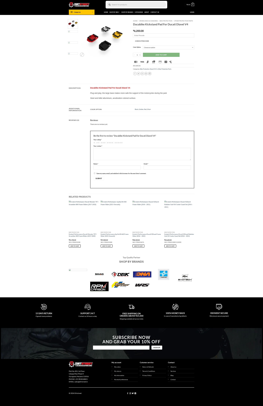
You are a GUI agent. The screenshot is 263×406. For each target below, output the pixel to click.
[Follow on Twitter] (133, 393)
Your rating (97, 139)
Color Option (137, 47)
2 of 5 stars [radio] (98, 142)
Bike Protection (166, 21)
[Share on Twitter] (138, 73)
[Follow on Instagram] (130, 393)
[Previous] (83, 38)
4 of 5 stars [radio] (109, 142)
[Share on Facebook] (135, 73)
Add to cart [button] (74, 246)
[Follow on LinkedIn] (135, 393)
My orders (117, 367)
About (146, 12)
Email (146, 164)
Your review (97, 146)
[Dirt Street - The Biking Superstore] (79, 4)
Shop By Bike (114, 12)
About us (173, 367)
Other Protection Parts (183, 21)
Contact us (155, 12)
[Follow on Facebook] (128, 393)
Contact (173, 379)
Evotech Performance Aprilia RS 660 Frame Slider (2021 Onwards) (114, 235)
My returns (117, 371)
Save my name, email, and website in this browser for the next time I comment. (121, 173)
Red (145, 109)
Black (136, 109)
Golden (141, 109)
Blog (172, 375)
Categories (139, 12)
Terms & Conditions (148, 371)
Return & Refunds (148, 367)
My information (119, 375)
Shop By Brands (127, 12)
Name (95, 164)
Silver (149, 109)
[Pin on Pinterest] (146, 73)
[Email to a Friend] (142, 73)
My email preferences (121, 379)
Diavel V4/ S (153, 69)
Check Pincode (142, 41)
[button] (190, 5)
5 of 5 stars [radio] (118, 142)
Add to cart (161, 55)
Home (106, 12)
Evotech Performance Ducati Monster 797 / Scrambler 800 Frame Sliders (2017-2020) (83, 235)
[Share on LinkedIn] (149, 73)
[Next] (126, 38)
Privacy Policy (147, 375)
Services (173, 371)
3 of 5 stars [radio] (103, 142)
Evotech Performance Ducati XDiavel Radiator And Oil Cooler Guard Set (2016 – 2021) (179, 235)
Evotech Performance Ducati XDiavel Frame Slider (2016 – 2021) (147, 235)
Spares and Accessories (148, 21)
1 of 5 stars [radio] (94, 142)
